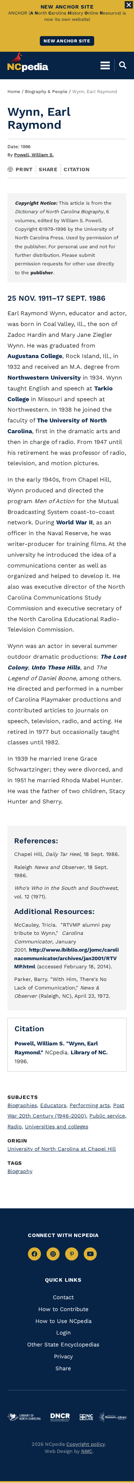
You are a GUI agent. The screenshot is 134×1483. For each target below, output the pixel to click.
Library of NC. (89, 1052)
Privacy (63, 1356)
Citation (76, 169)
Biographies (22, 1105)
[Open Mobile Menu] (105, 65)
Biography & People (46, 91)
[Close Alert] (129, 5)
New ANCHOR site (67, 41)
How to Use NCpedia (63, 1321)
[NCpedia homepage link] (27, 61)
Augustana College (34, 355)
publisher (42, 272)
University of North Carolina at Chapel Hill (61, 1149)
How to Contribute (63, 1309)
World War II (74, 522)
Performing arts (90, 1105)
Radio (15, 1126)
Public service (108, 1116)
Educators (54, 1105)
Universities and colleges (56, 1126)
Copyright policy (85, 1444)
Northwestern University (44, 377)
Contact (63, 1297)
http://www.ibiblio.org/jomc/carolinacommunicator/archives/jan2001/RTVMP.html (66, 958)
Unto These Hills (55, 667)
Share (48, 169)
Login (63, 1332)
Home (13, 91)
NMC (86, 1451)
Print (24, 169)
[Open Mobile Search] (120, 65)
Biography (19, 1171)
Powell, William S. (34, 154)
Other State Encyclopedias (63, 1344)
